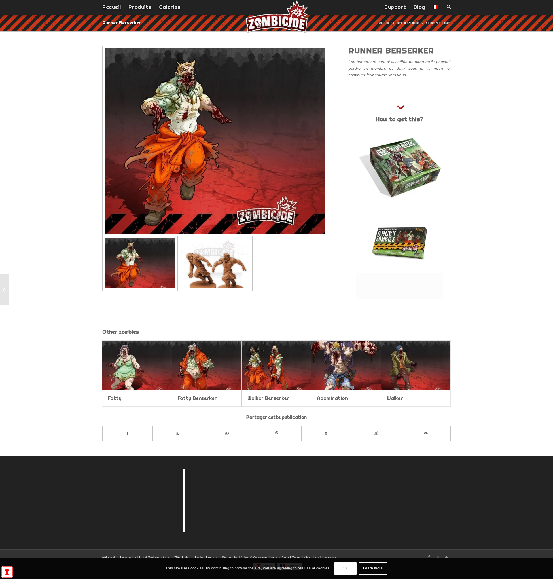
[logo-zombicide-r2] (276, 20)
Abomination (332, 398)
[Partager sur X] (177, 433)
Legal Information (325, 557)
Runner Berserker (121, 23)
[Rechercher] (447, 7)
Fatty (115, 398)
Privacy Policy (279, 557)
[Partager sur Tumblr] (326, 433)
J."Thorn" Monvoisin (252, 557)
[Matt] (4, 289)
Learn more (373, 568)
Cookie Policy (301, 557)
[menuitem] (112, 7)
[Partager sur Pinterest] (277, 433)
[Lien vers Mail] (446, 557)
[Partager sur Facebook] (127, 433)
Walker (395, 398)
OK (345, 568)
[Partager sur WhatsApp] (227, 433)
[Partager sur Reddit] (376, 433)
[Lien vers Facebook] (429, 557)
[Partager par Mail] (425, 433)
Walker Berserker (268, 398)
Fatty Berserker (197, 398)
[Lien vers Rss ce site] (437, 557)
